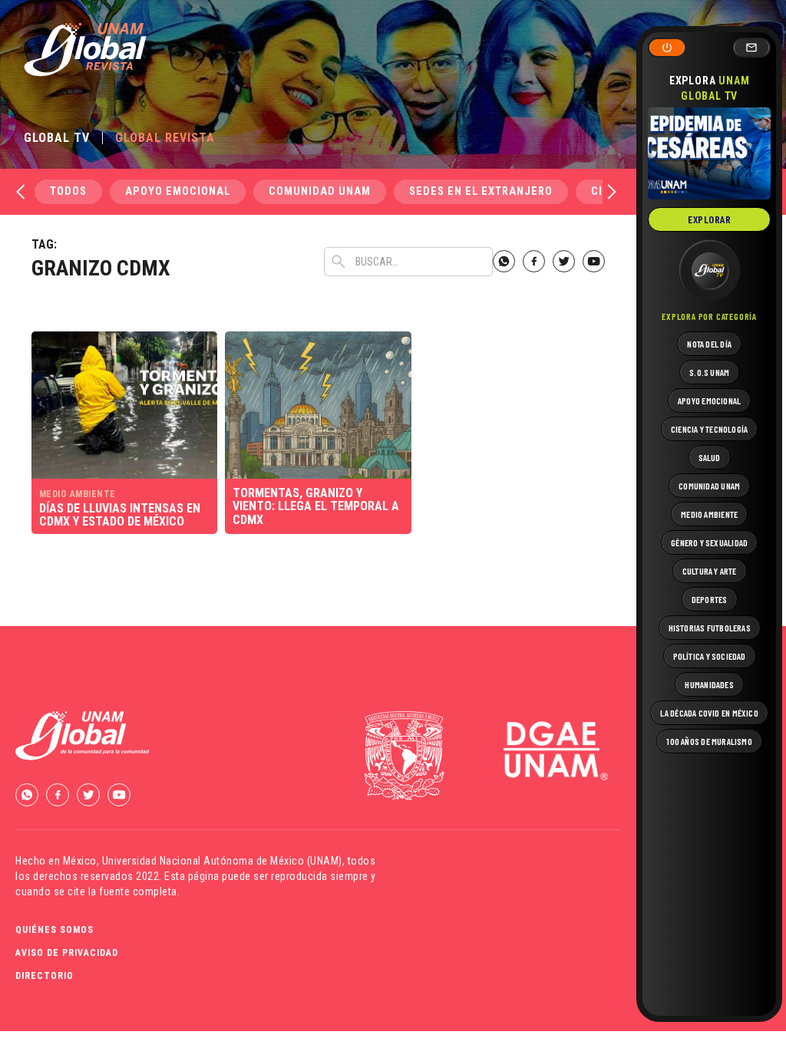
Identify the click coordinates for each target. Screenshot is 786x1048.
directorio (44, 976)
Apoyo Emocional (177, 191)
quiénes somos (54, 929)
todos (68, 191)
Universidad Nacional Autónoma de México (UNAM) (222, 861)
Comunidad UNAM (320, 191)
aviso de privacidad (66, 952)
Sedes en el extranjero (481, 191)
